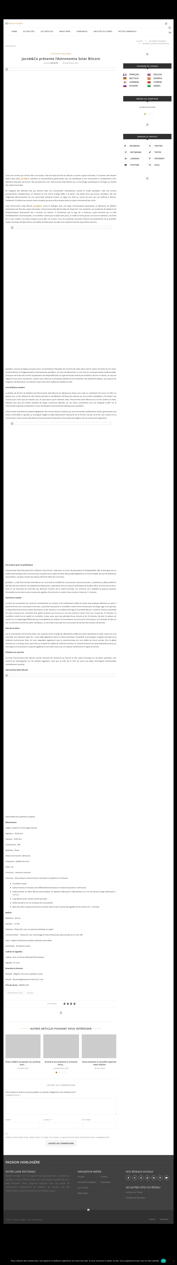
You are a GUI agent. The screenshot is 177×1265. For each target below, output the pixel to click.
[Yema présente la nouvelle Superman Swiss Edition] (99, 1046)
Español (157, 78)
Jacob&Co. (25, 178)
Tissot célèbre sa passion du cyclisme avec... (22, 1063)
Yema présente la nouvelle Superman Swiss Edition (99, 1063)
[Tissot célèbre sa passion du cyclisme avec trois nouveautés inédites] (23, 1046)
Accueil (139, 41)
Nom (9, 1120)
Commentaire (13, 1095)
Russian (133, 86)
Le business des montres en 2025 (147, 107)
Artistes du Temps (103, 31)
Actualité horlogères (87, 1182)
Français (134, 74)
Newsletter (106, 1182)
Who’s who (64, 31)
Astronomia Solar (15, 993)
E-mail (48, 1120)
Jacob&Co (37, 206)
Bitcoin (30, 993)
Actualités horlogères (157, 41)
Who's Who (83, 1193)
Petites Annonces (127, 31)
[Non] (173, 1260)
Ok (163, 1261)
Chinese (157, 82)
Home (14, 31)
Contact (104, 1176)
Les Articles (83, 1187)
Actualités (29, 31)
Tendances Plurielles (135, 1197)
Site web (86, 1120)
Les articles (47, 31)
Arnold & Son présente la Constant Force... (61, 1063)
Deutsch (134, 78)
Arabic (157, 86)
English (157, 74)
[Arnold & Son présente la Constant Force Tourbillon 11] (61, 1046)
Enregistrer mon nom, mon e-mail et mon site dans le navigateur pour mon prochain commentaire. (58, 1137)
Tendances (82, 31)
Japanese (134, 82)
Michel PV (54, 63)
